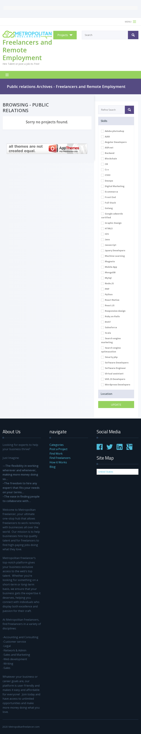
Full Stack (110, 202)
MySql (108, 278)
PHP (106, 289)
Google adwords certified (112, 215)
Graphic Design (113, 223)
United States (105, 471)
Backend (109, 153)
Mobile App (110, 267)
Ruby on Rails (112, 316)
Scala (107, 333)
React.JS (109, 305)
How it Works (58, 462)
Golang (108, 208)
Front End (110, 197)
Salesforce (110, 327)
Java (107, 239)
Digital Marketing (114, 186)
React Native (111, 300)
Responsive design (115, 311)
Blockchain (110, 158)
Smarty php (111, 357)
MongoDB (110, 272)
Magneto (109, 261)
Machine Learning (114, 256)
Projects (62, 35)
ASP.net (108, 147)
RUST (107, 322)
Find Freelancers (60, 458)
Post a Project (58, 449)
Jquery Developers (114, 250)
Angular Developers (115, 142)
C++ (106, 169)
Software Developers (116, 362)
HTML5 (108, 228)
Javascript (110, 245)
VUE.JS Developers (114, 379)
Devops (108, 180)
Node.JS (109, 283)
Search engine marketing (111, 340)
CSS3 (107, 175)
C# (106, 164)
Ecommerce (111, 191)
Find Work (56, 453)
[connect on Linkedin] (120, 449)
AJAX (107, 136)
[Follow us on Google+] (129, 449)
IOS (106, 234)
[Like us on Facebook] (100, 449)
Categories (57, 445)
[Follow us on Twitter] (109, 449)
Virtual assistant (113, 373)
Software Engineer (115, 368)
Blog (53, 467)
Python (108, 294)
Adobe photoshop (114, 131)
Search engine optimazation (111, 349)
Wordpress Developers (117, 384)
